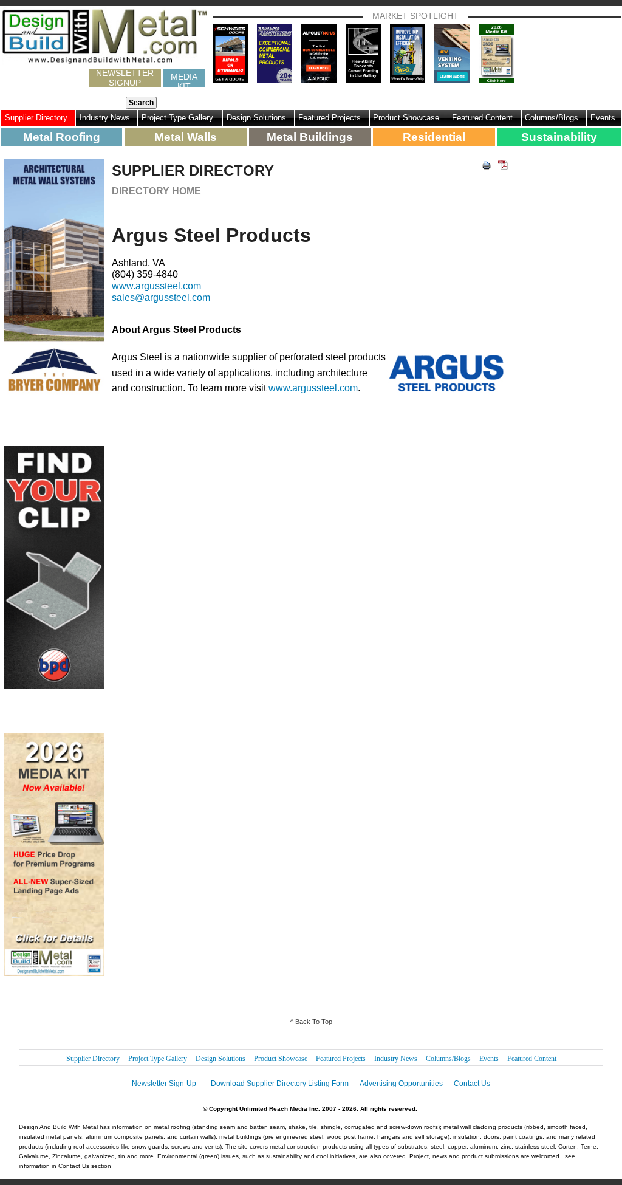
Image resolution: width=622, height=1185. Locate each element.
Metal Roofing (61, 137)
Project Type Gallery (177, 117)
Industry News (105, 117)
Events (602, 117)
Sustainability (559, 137)
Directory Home (156, 191)
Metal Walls (185, 137)
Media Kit (184, 79)
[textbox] (63, 102)
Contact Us (472, 1083)
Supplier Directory (36, 117)
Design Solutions (256, 117)
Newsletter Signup (125, 78)
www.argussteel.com (156, 286)
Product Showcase (406, 117)
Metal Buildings (310, 137)
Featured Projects (329, 117)
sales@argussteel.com (161, 297)
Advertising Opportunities (401, 1083)
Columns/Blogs (551, 117)
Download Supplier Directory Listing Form (280, 1083)
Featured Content (482, 117)
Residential (434, 137)
